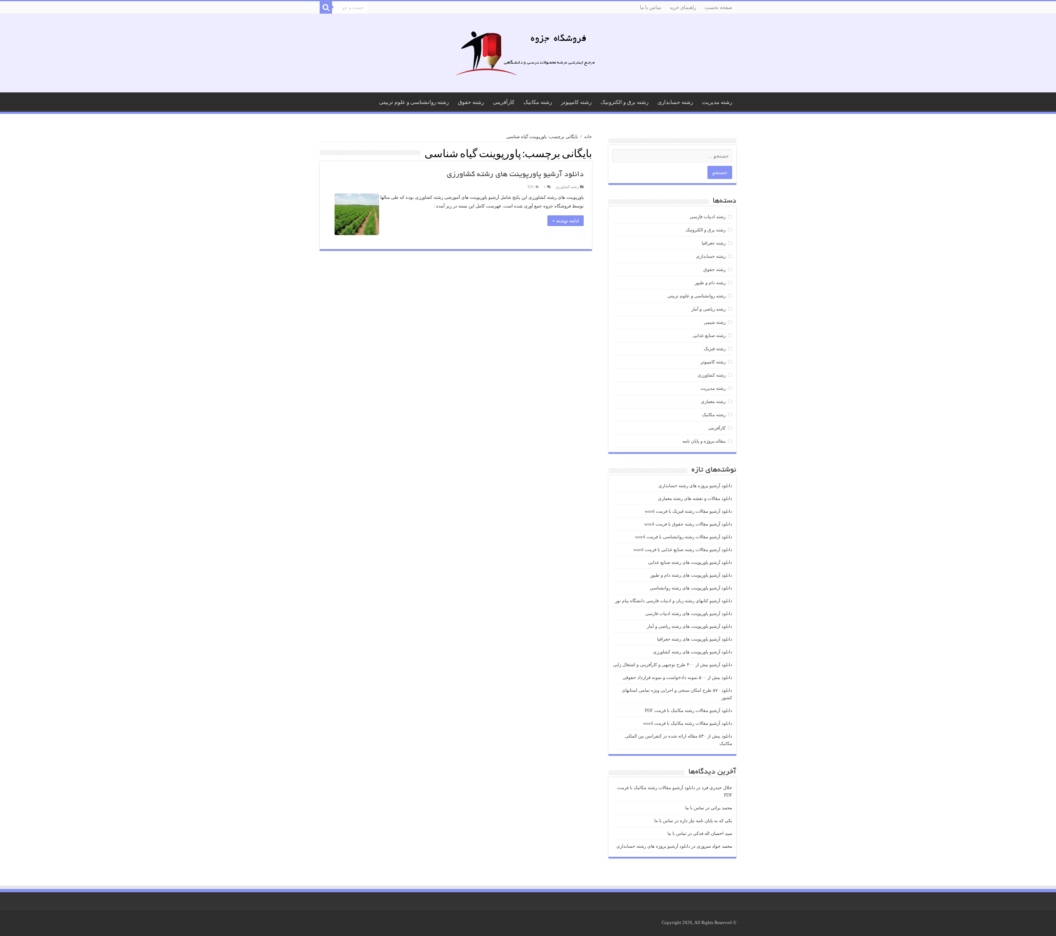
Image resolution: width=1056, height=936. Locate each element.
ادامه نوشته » (565, 221)
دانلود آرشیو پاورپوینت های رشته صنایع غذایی (690, 562)
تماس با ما (650, 7)
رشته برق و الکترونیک (624, 102)
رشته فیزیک (715, 348)
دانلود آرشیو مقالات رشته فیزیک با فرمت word (688, 511)
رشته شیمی (715, 322)
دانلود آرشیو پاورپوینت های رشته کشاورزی (515, 175)
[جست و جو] (326, 7)
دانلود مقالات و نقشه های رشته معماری (695, 498)
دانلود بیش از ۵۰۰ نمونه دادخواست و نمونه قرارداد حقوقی (677, 677)
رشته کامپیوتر (576, 102)
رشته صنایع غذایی (709, 335)
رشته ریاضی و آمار (708, 308)
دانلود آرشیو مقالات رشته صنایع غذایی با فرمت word (683, 549)
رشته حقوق (471, 102)
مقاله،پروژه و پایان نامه (704, 441)
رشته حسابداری (675, 102)
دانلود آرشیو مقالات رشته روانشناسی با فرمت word (683, 536)
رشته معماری (713, 401)
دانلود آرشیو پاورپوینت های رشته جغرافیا (694, 639)
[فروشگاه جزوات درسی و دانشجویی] (528, 55)
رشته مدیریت (717, 102)
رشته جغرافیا (714, 242)
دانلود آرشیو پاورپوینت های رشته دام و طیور (691, 575)
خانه (588, 136)
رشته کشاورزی (567, 187)
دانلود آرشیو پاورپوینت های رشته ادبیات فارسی (688, 613)
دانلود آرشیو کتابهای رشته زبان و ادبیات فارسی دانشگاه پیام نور (673, 600)
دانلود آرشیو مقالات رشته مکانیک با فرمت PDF (688, 710)
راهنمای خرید (682, 7)
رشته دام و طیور (710, 282)
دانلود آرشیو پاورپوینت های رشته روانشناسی (691, 587)
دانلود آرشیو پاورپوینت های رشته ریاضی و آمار (689, 626)
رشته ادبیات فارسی (708, 216)
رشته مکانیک (537, 102)
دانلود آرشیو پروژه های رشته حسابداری (695, 485)
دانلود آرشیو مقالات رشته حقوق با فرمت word (688, 523)
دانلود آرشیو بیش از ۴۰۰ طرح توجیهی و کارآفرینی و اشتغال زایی (672, 664)
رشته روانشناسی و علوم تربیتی (414, 102)
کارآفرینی (503, 102)
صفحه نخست (718, 7)
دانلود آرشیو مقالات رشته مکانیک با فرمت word (687, 723)
